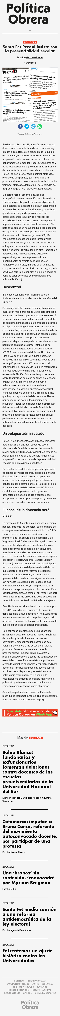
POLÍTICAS (30, 42)
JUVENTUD (42, 987)
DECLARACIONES (12, 993)
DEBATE (36, 990)
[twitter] (26, 127)
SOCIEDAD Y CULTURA (23, 987)
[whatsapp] (39, 127)
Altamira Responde (45, 993)
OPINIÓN (27, 993)
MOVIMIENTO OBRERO (18, 984)
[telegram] (33, 127)
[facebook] (20, 127)
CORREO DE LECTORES (19, 990)
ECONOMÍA (47, 984)
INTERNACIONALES (37, 981)
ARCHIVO (47, 990)
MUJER (35, 984)
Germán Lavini (34, 57)
